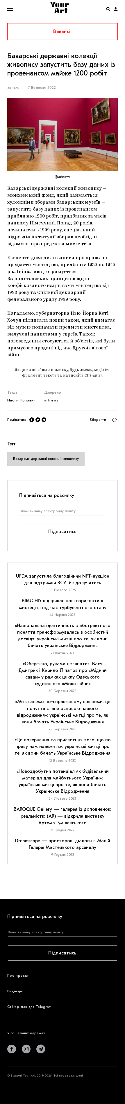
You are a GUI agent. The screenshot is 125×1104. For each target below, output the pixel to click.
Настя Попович (21, 400)
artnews (51, 400)
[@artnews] (62, 134)
